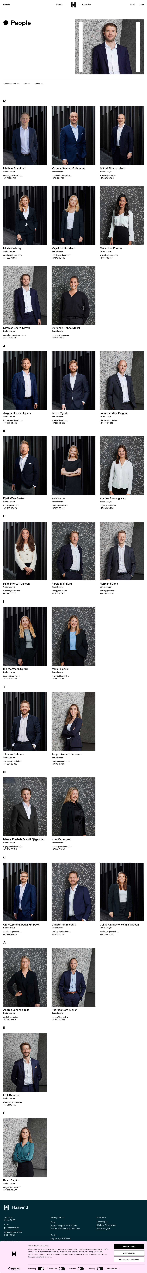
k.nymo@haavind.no (108, 505)
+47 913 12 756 (9, 1105)
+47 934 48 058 (107, 934)
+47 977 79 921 (58, 508)
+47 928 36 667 (58, 423)
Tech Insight (102, 1221)
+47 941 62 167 (58, 338)
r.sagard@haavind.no (11, 1187)
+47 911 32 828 (58, 178)
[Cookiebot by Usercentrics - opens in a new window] (14, 1268)
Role (25, 83)
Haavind (6, 4)
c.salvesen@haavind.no (109, 932)
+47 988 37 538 (58, 1020)
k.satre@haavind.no (11, 505)
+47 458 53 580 (58, 934)
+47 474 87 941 (106, 423)
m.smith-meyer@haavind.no (14, 335)
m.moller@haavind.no (60, 335)
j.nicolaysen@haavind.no (13, 420)
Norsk (132, 4)
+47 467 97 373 (10, 508)
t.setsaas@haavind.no (12, 761)
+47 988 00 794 (106, 508)
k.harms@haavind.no (60, 505)
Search (37, 83)
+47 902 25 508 (106, 593)
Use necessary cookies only (129, 1259)
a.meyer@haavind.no (60, 1017)
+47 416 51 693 (58, 593)
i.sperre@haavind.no (11, 676)
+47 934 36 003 (10, 764)
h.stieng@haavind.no (108, 591)
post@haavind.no (11, 1227)
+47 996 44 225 (10, 423)
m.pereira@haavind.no (109, 255)
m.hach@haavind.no (108, 175)
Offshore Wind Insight (106, 1225)
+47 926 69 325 (10, 679)
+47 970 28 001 (9, 1020)
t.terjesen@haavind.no (61, 761)
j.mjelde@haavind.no (60, 420)
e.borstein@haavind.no (12, 1102)
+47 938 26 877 (10, 1190)
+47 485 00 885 (107, 178)
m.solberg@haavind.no (12, 255)
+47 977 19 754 (106, 258)
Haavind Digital (103, 1228)
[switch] (62, 1268)
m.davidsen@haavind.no (61, 255)
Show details (112, 1269)
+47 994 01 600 (58, 849)
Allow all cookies (129, 1247)
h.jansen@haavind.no (11, 591)
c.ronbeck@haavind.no (12, 932)
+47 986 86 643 (10, 338)
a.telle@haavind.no (10, 1017)
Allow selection (129, 1253)
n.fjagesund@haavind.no (13, 846)
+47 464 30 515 (10, 849)
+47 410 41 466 (58, 764)
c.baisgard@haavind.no (61, 932)
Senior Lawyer (9, 172)
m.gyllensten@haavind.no (62, 175)
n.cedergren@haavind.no (62, 846)
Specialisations (9, 83)
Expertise (86, 4)
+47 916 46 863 (58, 258)
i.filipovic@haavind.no (60, 676)
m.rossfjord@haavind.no (13, 175)
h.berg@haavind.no (59, 591)
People (59, 4)
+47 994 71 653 (9, 593)
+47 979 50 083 (10, 934)
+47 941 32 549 (9, 178)
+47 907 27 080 (58, 679)
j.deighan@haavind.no (108, 420)
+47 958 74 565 (10, 258)
